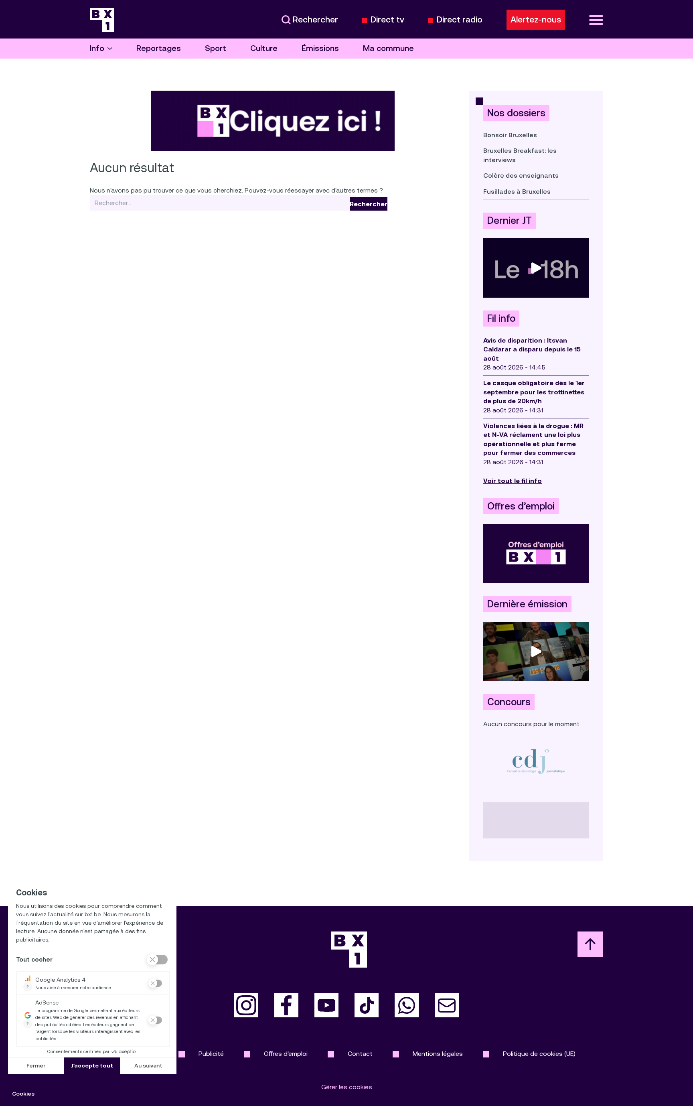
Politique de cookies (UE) (539, 1053)
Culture (264, 48)
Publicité (211, 1053)
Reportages (158, 48)
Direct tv (387, 20)
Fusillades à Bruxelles (517, 191)
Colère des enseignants (521, 175)
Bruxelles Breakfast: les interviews (520, 155)
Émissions (320, 48)
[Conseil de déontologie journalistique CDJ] (536, 761)
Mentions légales (438, 1053)
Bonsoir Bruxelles (510, 135)
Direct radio (459, 20)
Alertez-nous (536, 20)
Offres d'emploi (286, 1053)
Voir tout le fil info (512, 480)
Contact (360, 1053)
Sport (215, 48)
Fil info (501, 318)
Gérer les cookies (346, 1087)
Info (97, 48)
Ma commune (388, 48)
